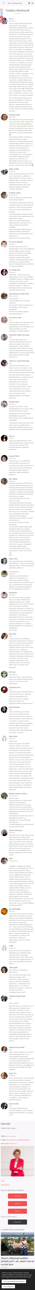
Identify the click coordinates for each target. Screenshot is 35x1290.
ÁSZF (2, 1181)
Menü (32, 3)
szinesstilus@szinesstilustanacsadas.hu (18, 1140)
